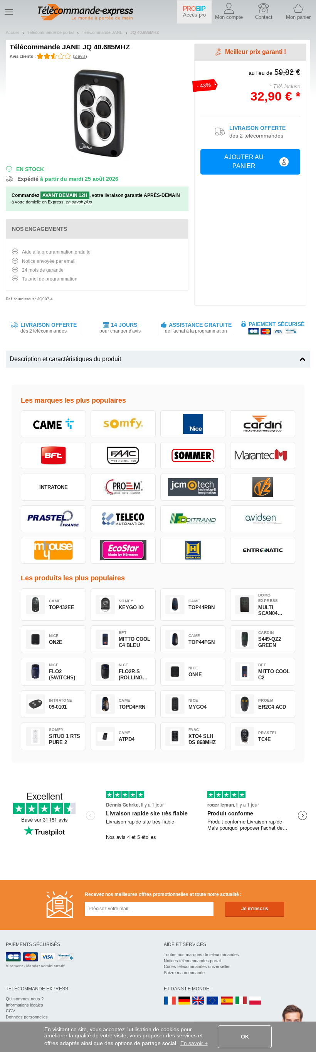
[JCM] (192, 487)
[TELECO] (123, 518)
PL (255, 1001)
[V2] (262, 487)
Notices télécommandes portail (192, 960)
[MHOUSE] (53, 550)
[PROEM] (123, 487)
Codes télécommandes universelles (197, 966)
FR (170, 1001)
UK (198, 1001)
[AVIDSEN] (262, 518)
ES (227, 1001)
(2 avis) (80, 56)
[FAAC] (123, 455)
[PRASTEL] (53, 518)
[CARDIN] (262, 423)
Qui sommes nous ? (25, 999)
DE (184, 1001)
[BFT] (53, 455)
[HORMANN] (192, 550)
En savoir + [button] (194, 1043)
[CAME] (53, 423)
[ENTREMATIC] (262, 550)
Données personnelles (27, 1017)
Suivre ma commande (184, 972)
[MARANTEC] (262, 455)
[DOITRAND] (192, 518)
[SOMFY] (123, 423)
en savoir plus (79, 202)
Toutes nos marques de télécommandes (201, 954)
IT (241, 1001)
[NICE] (192, 423)
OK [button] (245, 1037)
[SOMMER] (192, 455)
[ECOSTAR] (123, 550)
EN (213, 1001)
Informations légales (24, 1005)
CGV (10, 1010)
